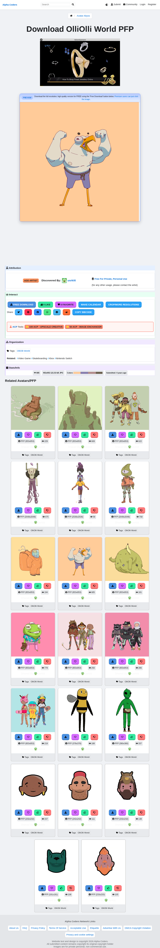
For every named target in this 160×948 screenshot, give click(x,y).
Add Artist (31, 280)
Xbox (51, 358)
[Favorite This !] (28, 435)
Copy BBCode (83, 312)
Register (152, 4)
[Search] (73, 4)
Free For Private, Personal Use (110, 279)
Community (131, 4)
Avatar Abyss (83, 16)
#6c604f (99, 373)
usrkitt (72, 280)
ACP (14, 327)
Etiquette (94, 928)
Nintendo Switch (63, 358)
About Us (13, 928)
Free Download (22, 304)
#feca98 (76, 373)
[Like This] (38, 435)
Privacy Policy (38, 928)
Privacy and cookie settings (80, 934)
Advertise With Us (112, 928)
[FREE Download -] (18, 435)
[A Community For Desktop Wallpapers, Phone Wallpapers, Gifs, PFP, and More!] (71, 16)
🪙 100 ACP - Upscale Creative (44, 327)
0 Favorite (67, 304)
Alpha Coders (9, 5)
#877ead (84, 373)
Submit (117, 4)
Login (142, 4)
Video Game (24, 358)
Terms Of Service (57, 928)
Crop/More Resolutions (123, 304)
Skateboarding (39, 358)
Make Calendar (91, 304)
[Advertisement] (80, 243)
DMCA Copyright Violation (138, 928)
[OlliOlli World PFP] (33, 408)
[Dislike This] (47, 435)
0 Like (46, 304)
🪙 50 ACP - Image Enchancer (84, 327)
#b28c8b (92, 373)
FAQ (24, 928)
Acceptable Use (78, 928)
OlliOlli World (23, 351)
